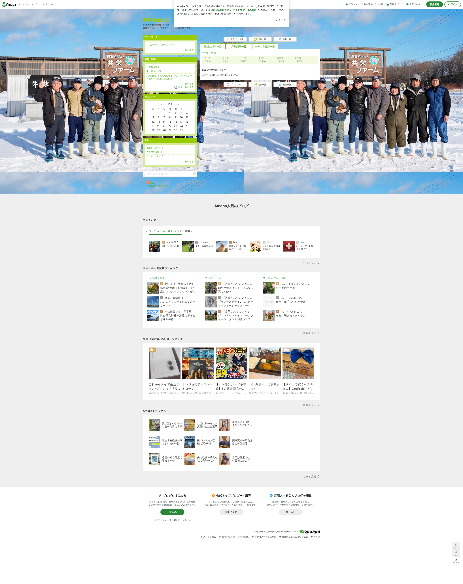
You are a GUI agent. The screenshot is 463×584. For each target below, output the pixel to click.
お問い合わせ (228, 536)
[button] (456, 560)
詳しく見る (231, 512)
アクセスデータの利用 (265, 536)
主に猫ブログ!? (153, 71)
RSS (152, 182)
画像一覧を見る (186, 87)
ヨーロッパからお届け (274, 278)
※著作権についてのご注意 (156, 186)
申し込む (290, 512)
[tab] (165, 231)
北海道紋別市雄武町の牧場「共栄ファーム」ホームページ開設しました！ (169, 77)
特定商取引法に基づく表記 (295, 536)
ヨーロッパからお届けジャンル (165, 231)
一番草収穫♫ (152, 67)
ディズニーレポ (213, 278)
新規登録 (434, 4)
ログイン (452, 4)
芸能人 (188, 231)
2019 (213, 53)
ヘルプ (317, 536)
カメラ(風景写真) (156, 278)
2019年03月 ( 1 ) (154, 156)
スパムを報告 (209, 536)
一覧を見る (188, 50)
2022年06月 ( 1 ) (154, 147)
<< (162, 104)
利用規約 (244, 536)
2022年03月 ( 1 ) (154, 152)
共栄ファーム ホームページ (160, 44)
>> (177, 104)
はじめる (172, 512)
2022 (205, 53)
